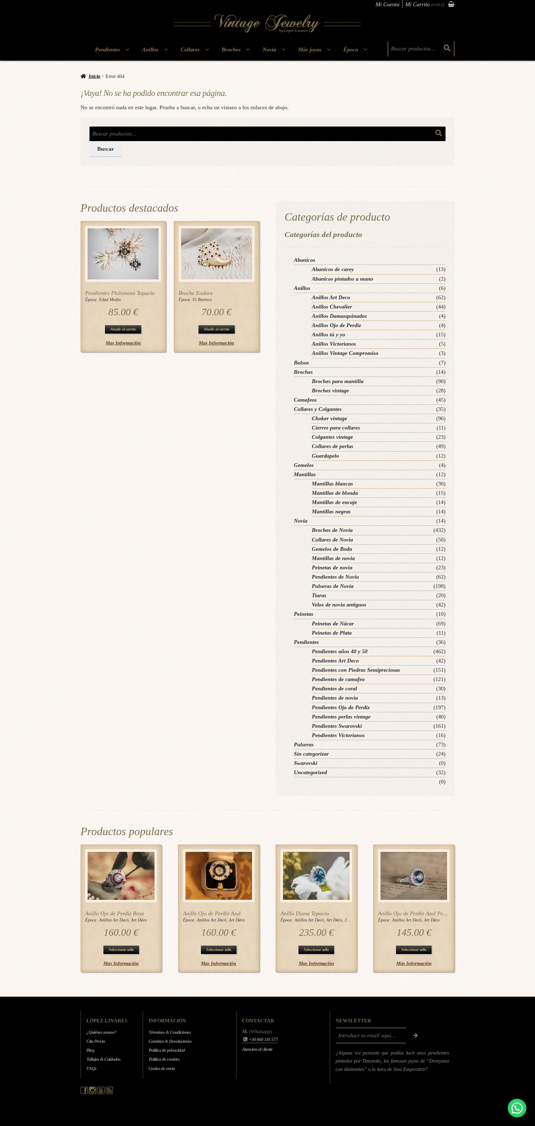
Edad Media (110, 299)
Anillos (150, 49)
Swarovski (305, 763)
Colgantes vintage (332, 437)
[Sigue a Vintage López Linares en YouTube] (101, 1092)
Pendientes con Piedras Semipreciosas (356, 670)
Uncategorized (310, 772)
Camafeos (305, 400)
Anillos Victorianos (334, 344)
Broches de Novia (332, 530)
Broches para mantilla (337, 381)
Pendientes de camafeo (338, 679)
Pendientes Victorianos (338, 735)
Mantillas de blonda (335, 493)
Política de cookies (164, 1059)
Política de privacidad (167, 1050)
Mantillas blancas (332, 484)
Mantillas (305, 474)
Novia (269, 49)
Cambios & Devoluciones (170, 1041)
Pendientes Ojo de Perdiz (341, 707)
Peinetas (303, 614)
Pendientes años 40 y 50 (340, 651)
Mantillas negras (331, 511)
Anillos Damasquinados (339, 316)
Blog (90, 1050)
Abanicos (304, 260)
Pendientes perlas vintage (341, 717)
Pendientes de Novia (335, 577)
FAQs (91, 1068)
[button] (517, 1108)
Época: (92, 299)
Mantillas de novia (333, 558)
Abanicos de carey (333, 269)
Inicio (94, 76)
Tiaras (319, 595)
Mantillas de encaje (334, 502)
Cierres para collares (336, 428)
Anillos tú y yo (328, 334)
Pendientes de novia (335, 698)
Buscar (105, 149)
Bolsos (301, 363)
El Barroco (202, 299)
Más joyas (309, 49)
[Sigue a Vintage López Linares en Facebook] (84, 1092)
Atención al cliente (257, 1049)
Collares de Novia (332, 540)
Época (350, 49)
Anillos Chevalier (332, 307)
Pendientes (107, 49)
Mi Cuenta (387, 4)
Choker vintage (329, 418)
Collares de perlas (332, 446)
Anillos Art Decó (113, 920)
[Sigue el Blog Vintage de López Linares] (109, 1092)
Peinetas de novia (332, 567)
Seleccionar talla (121, 949)
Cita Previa (95, 1041)
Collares (190, 49)
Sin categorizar (311, 754)
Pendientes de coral (334, 688)
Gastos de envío (162, 1068)
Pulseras (304, 744)
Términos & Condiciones (170, 1032)
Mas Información (123, 343)
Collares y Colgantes (317, 409)
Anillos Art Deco (331, 297)
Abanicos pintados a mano (342, 279)
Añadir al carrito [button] (123, 329)
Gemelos (304, 465)
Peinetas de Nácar (333, 623)
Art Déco (139, 920)
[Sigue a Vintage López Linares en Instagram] (93, 1092)
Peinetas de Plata (332, 633)
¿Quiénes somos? (101, 1032)
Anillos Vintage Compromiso (345, 353)
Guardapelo (325, 456)
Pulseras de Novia (333, 586)
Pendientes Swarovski (337, 726)
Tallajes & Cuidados (103, 1059)
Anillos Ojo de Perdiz (336, 325)
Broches (231, 49)
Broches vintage (330, 390)
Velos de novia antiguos (339, 605)
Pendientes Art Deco (335, 661)
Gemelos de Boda (332, 549)
